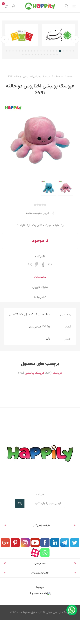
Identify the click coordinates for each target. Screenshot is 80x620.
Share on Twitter (50, 264)
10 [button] (44, 51)
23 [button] (57, 54)
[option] (58, 35)
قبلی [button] (75, 39)
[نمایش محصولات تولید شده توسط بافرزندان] (58, 35)
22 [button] (6, 51)
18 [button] (19, 51)
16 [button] (25, 51)
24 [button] (54, 54)
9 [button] (47, 51)
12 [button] (37, 51)
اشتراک (19, 503)
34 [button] (22, 54)
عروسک (57, 373)
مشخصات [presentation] (40, 277)
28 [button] (41, 54)
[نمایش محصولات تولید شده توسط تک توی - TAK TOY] (21, 35)
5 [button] (60, 51)
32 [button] (29, 54)
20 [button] (13, 51)
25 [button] (50, 54)
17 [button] (22, 51)
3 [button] (67, 51)
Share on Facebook (43, 264)
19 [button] (16, 51)
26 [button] (47, 54)
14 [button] (31, 51)
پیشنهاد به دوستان (30, 264)
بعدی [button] (5, 39)
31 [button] (32, 54)
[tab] (40, 277)
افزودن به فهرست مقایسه (37, 213)
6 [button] (56, 51)
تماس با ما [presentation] (40, 297)
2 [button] (70, 51)
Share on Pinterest (37, 264)
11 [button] (41, 51)
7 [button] (53, 51)
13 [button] (34, 51)
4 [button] (63, 51)
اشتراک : (40, 256)
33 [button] (26, 54)
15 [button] (28, 51)
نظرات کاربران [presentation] (40, 287)
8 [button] (50, 51)
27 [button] (44, 54)
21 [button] (9, 51)
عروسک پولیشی (34, 373)
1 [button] (73, 51)
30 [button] (35, 54)
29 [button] (38, 54)
